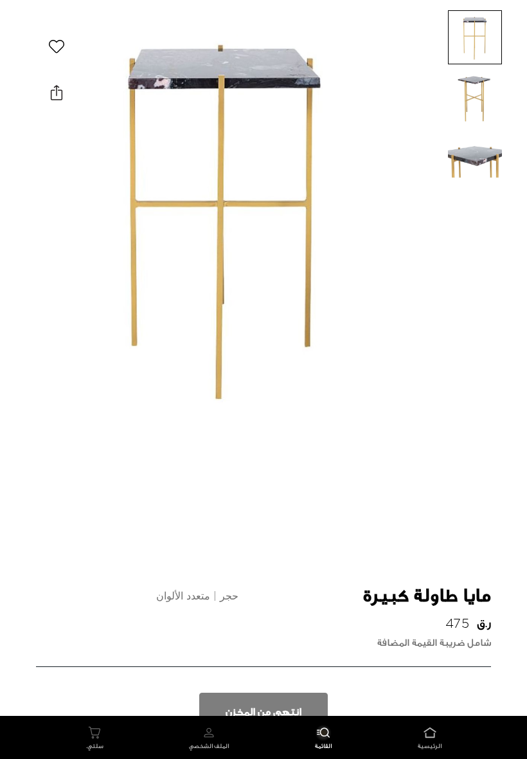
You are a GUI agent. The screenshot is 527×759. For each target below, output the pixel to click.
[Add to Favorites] (56, 46)
